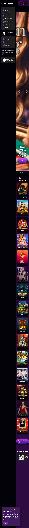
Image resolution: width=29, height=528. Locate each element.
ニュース (7, 45)
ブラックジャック (9, 24)
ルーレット (7, 21)
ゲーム (6, 10)
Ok (5, 523)
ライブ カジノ (8, 19)
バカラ (6, 27)
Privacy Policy (8, 518)
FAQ (6, 42)
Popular (7, 13)
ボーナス (7, 39)
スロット (7, 16)
